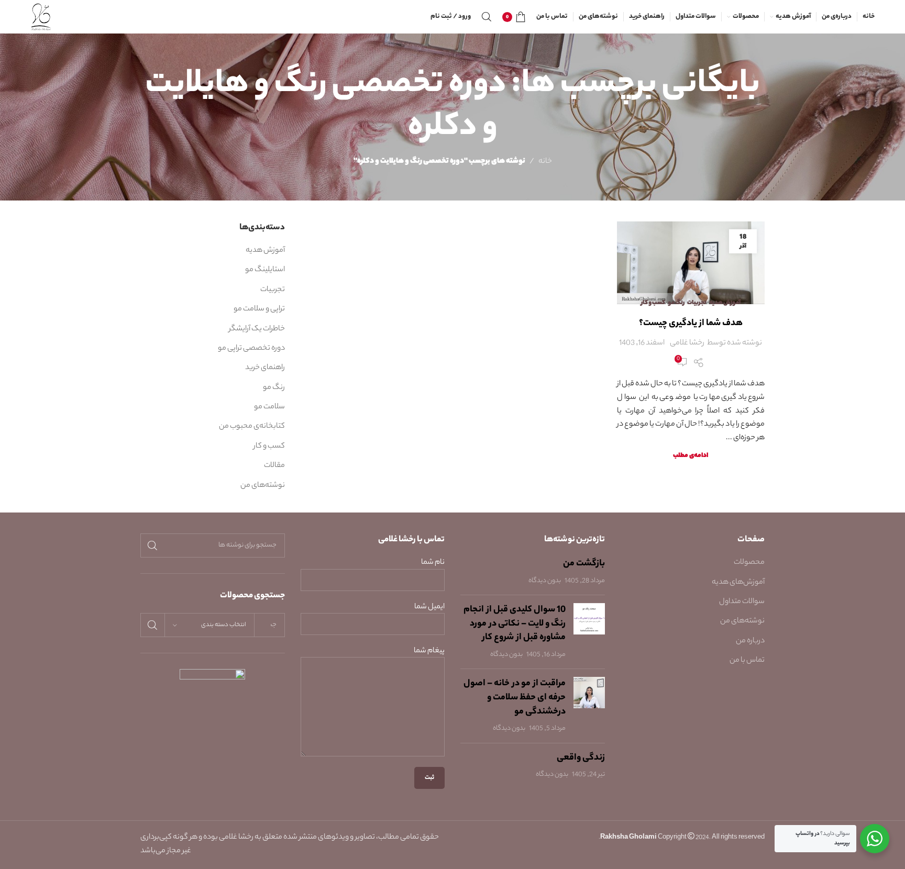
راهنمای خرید (265, 368)
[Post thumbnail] (589, 632)
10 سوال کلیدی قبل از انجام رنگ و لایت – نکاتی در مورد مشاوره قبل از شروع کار (514, 624)
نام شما (433, 563)
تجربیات (697, 303)
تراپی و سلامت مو (259, 309)
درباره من (750, 641)
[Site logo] (41, 16)
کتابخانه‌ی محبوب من (252, 426)
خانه (545, 161)
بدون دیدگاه (544, 581)
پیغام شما (429, 651)
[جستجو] (486, 16)
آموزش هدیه (725, 303)
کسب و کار (653, 303)
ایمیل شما (429, 607)
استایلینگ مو (265, 270)
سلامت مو (269, 407)
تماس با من (747, 660)
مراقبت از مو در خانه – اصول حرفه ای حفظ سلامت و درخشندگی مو (514, 697)
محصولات (749, 563)
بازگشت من (584, 563)
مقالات (274, 466)
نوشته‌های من (262, 486)
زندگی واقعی (581, 758)
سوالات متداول (742, 602)
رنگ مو (676, 303)
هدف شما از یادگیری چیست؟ (691, 323)
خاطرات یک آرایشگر (257, 329)
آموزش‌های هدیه (738, 582)
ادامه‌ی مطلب (690, 456)
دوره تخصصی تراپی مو (251, 348)
